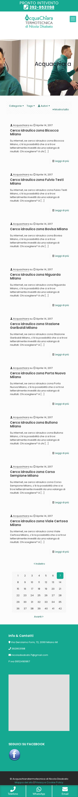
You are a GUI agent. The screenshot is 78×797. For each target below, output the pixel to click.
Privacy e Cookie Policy (49, 782)
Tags (30, 106)
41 (53, 608)
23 (25, 595)
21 (60, 589)
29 (18, 602)
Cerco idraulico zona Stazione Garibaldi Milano (34, 326)
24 (32, 595)
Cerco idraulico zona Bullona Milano (34, 424)
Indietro (40, 564)
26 (46, 595)
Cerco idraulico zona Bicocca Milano (34, 132)
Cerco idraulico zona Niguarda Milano (35, 276)
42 (60, 608)
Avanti (38, 616)
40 (46, 608)
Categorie (15, 106)
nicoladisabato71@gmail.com (30, 655)
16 (25, 589)
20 (53, 589)
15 (18, 589)
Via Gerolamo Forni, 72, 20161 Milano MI (34, 642)
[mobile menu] (73, 19)
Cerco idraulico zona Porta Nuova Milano (38, 375)
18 (39, 589)
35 (60, 602)
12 (46, 582)
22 (18, 595)
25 (39, 595)
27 (53, 595)
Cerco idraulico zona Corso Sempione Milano (32, 474)
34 (53, 602)
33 (46, 602)
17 (32, 589)
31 (32, 602)
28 (60, 595)
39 (39, 608)
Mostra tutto (61, 109)
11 (39, 582)
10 (32, 582)
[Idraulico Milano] (39, 20)
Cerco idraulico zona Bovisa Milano (39, 229)
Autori (44, 106)
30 (25, 602)
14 (60, 582)
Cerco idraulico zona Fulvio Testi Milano (37, 181)
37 (25, 608)
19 (46, 589)
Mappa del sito (24, 782)
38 (32, 608)
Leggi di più (62, 161)
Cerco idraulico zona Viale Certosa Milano (39, 523)
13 (53, 582)
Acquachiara (21, 125)
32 (39, 602)
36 (18, 608)
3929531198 (18, 648)
